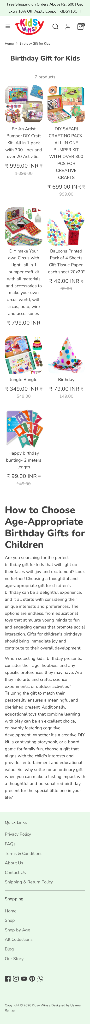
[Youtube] (24, 979)
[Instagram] (16, 979)
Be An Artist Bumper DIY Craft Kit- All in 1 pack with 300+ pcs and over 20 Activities (23, 142)
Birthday (66, 379)
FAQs (10, 844)
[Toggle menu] (7, 26)
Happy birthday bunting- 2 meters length (23, 460)
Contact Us (15, 872)
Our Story (14, 959)
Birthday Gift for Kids (34, 43)
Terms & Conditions (23, 853)
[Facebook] (8, 979)
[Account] (68, 25)
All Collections (19, 939)
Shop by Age (17, 930)
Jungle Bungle (23, 379)
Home (9, 43)
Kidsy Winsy (41, 1005)
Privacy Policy (18, 834)
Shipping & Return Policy (29, 882)
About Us (14, 863)
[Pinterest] (32, 979)
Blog (9, 949)
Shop (10, 920)
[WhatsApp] (40, 979)
